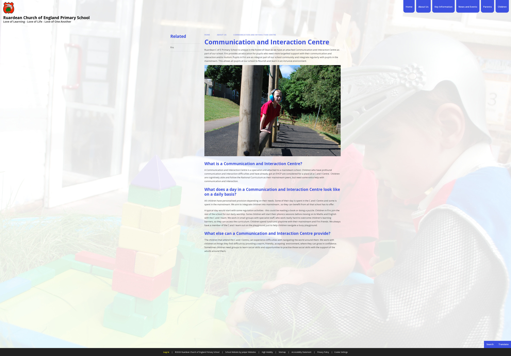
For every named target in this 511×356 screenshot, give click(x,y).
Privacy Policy (323, 352)
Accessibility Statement (301, 352)
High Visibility (267, 352)
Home (207, 34)
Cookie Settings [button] (341, 352)
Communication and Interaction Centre (254, 34)
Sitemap (282, 352)
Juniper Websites (248, 352)
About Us (221, 34)
